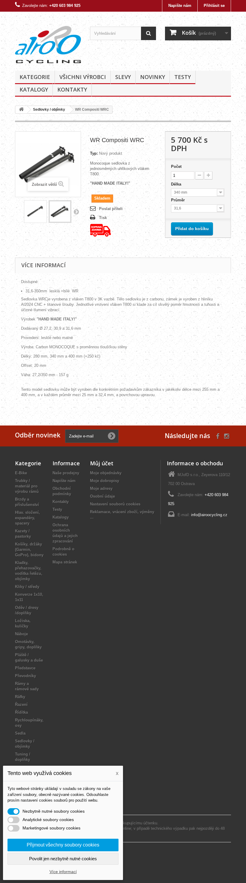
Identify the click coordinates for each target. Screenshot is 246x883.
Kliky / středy (27, 586)
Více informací (63, 871)
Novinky (152, 76)
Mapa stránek (64, 562)
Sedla (20, 733)
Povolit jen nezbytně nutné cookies (63, 858)
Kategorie (35, 76)
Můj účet (101, 463)
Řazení (21, 704)
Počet (176, 166)
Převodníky (25, 676)
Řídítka (21, 712)
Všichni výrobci (82, 76)
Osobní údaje (102, 496)
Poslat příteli (111, 208)
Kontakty (72, 89)
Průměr (178, 200)
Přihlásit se (214, 5)
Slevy (123, 76)
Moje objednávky (106, 473)
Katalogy (34, 89)
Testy (182, 76)
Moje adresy (101, 488)
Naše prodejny (65, 473)
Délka (176, 184)
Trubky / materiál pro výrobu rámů (27, 486)
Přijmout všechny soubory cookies (63, 844)
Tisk (103, 217)
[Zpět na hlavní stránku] (21, 109)
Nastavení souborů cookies (115, 504)
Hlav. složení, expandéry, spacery (27, 517)
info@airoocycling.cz (209, 515)
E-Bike (21, 473)
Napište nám (179, 5)
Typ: (94, 153)
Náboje (21, 634)
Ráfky (20, 696)
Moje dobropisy (104, 480)
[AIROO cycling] (48, 43)
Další (76, 212)
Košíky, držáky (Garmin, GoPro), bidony (29, 549)
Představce (25, 668)
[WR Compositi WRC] (35, 211)
